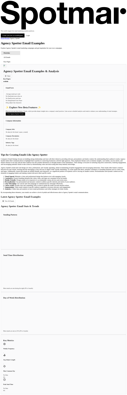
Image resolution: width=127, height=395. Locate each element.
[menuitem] (10, 53)
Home (3, 38)
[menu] (11, 57)
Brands (7, 38)
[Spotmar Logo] (63, 29)
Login (28, 35)
